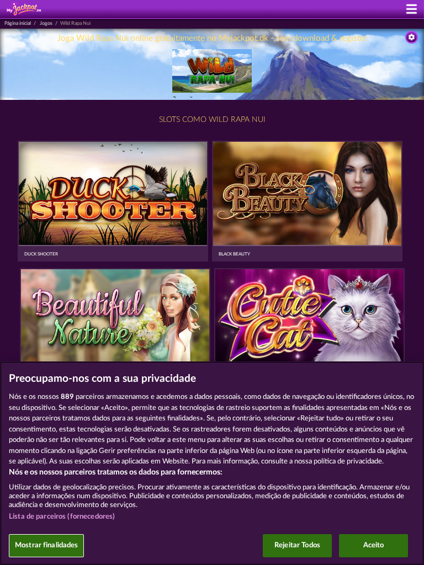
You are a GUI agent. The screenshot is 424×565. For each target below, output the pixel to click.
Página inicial (17, 23)
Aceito (373, 545)
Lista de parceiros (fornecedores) (62, 516)
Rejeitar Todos (297, 545)
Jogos (46, 23)
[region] (212, 463)
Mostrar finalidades (46, 545)
